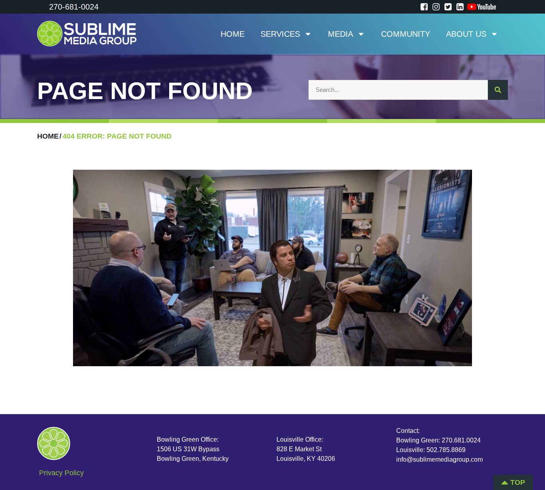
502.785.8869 (446, 449)
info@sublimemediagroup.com (439, 459)
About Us (466, 34)
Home (233, 34)
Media (340, 34)
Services (280, 34)
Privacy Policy (61, 473)
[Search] (498, 90)
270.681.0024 (461, 440)
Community (405, 34)
